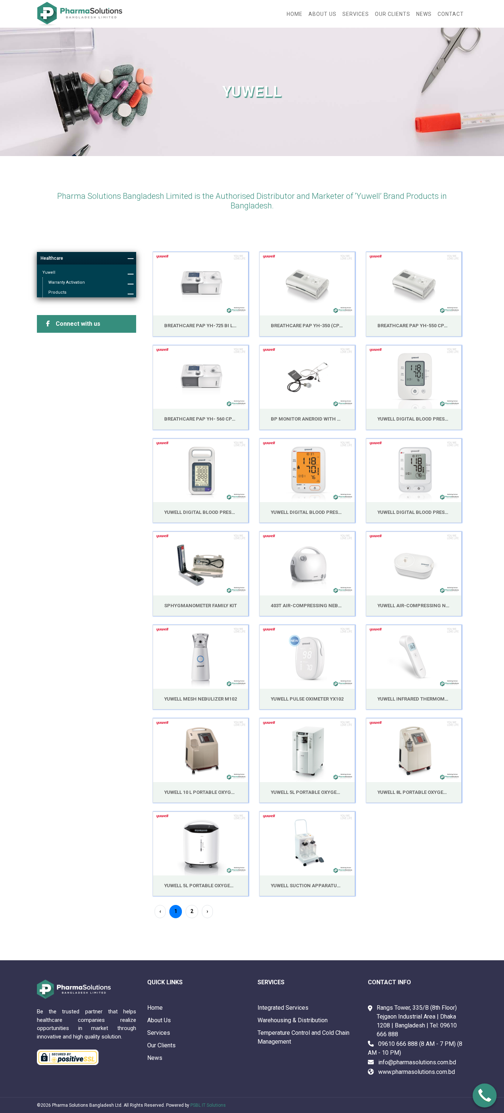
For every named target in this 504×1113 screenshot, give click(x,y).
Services (158, 1032)
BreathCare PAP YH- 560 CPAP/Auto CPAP (215, 419)
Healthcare (52, 258)
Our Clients (392, 14)
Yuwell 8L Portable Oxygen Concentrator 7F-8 (437, 792)
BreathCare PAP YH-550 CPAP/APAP (421, 325)
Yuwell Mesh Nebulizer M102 (200, 699)
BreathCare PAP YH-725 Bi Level (204, 325)
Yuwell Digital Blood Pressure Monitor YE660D (437, 419)
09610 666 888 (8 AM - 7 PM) (417, 1043)
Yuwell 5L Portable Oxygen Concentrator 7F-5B (332, 792)
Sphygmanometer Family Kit (200, 605)
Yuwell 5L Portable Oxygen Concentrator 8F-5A (225, 885)
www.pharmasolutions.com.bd (416, 1071)
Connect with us (77, 323)
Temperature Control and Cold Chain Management (303, 1037)
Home (295, 14)
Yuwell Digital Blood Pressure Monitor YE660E (437, 512)
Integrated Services (283, 1007)
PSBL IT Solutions (208, 1105)
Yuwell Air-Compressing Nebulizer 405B (428, 605)
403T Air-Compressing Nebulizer (312, 605)
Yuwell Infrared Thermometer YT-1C (423, 699)
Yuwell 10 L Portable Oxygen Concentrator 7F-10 (227, 792)
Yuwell (48, 272)
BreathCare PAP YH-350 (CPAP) (309, 325)
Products (57, 292)
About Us (159, 1020)
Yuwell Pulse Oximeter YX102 (307, 699)
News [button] (424, 14)
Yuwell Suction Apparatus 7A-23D (314, 885)
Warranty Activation (66, 282)
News (154, 1057)
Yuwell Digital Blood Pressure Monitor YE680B (331, 512)
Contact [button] (451, 14)
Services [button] (355, 14)
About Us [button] (322, 14)
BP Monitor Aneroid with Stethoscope (321, 419)
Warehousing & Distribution (293, 1020)
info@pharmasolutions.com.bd (417, 1062)
